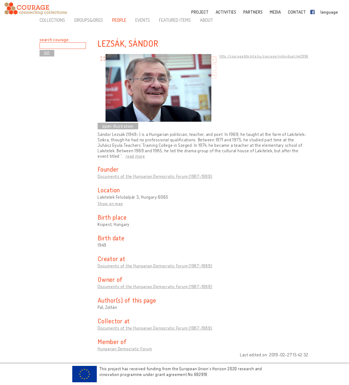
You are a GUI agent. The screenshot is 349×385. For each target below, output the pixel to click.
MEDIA (275, 12)
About (206, 20)
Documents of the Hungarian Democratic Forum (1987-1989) (155, 176)
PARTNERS (253, 12)
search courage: (55, 39)
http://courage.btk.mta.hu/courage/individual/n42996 (263, 56)
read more (135, 156)
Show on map (110, 203)
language (329, 12)
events (142, 20)
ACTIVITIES (226, 12)
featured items (175, 20)
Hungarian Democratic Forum (125, 348)
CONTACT (297, 12)
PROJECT (200, 12)
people (119, 20)
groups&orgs (88, 20)
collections (52, 20)
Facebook (313, 12)
